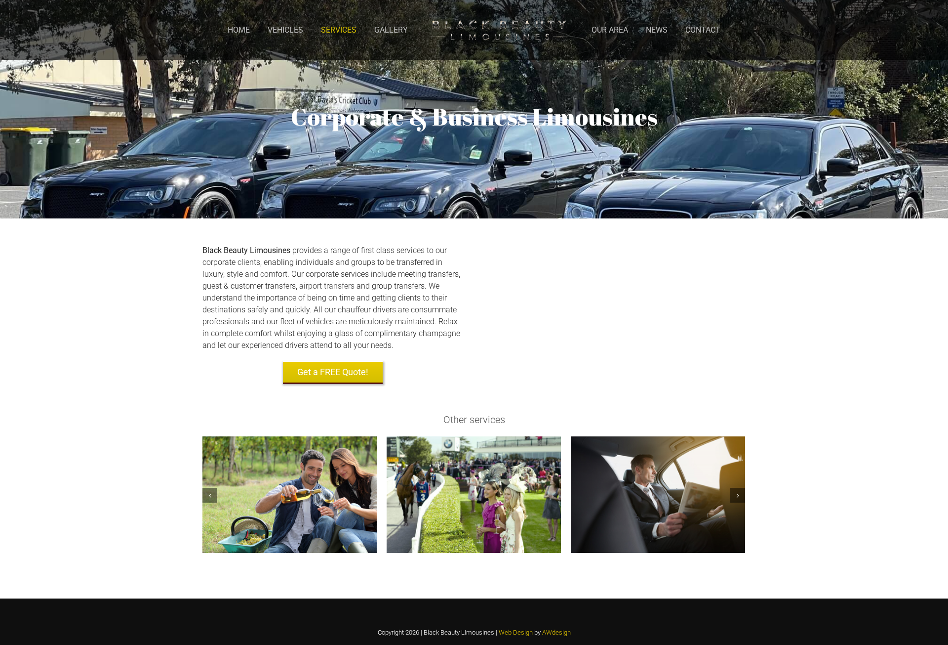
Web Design (516, 632)
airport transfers (327, 286)
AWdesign (556, 632)
